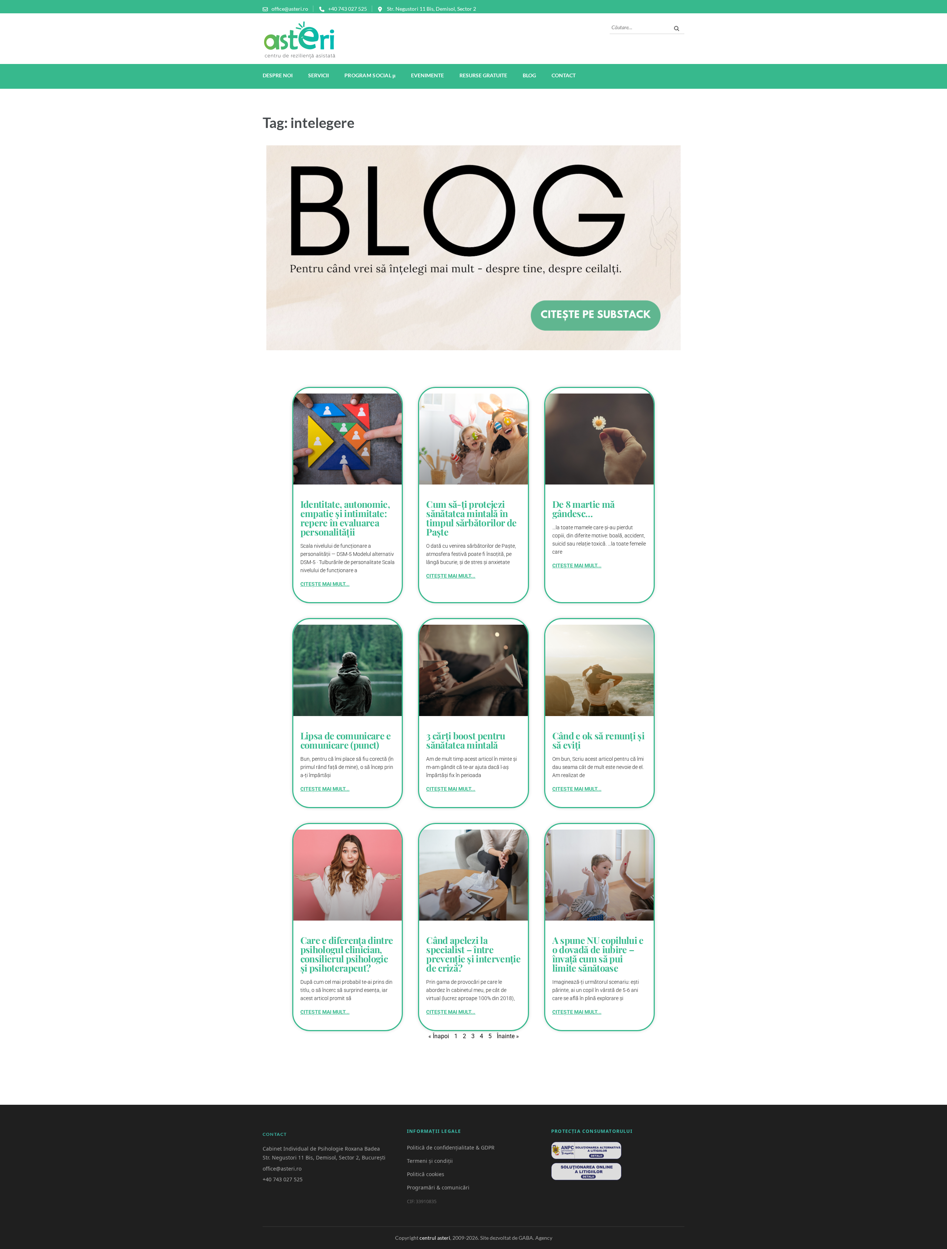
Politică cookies (425, 1174)
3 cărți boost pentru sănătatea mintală (465, 740)
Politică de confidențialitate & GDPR (451, 1147)
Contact (564, 75)
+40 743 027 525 (347, 9)
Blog (529, 75)
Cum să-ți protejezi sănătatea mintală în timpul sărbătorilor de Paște (471, 518)
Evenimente (427, 75)
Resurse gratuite (483, 75)
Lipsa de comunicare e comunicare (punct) (345, 740)
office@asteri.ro (290, 9)
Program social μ (369, 76)
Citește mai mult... (325, 584)
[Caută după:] (640, 27)
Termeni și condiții (430, 1160)
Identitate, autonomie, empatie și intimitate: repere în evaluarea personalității (345, 518)
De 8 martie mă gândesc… (583, 508)
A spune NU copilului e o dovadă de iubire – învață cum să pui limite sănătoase (598, 954)
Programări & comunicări (438, 1187)
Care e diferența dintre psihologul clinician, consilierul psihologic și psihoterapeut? (346, 954)
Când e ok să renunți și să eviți (598, 740)
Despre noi (278, 75)
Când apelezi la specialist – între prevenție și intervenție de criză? (473, 954)
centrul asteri (434, 1238)
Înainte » (508, 1036)
